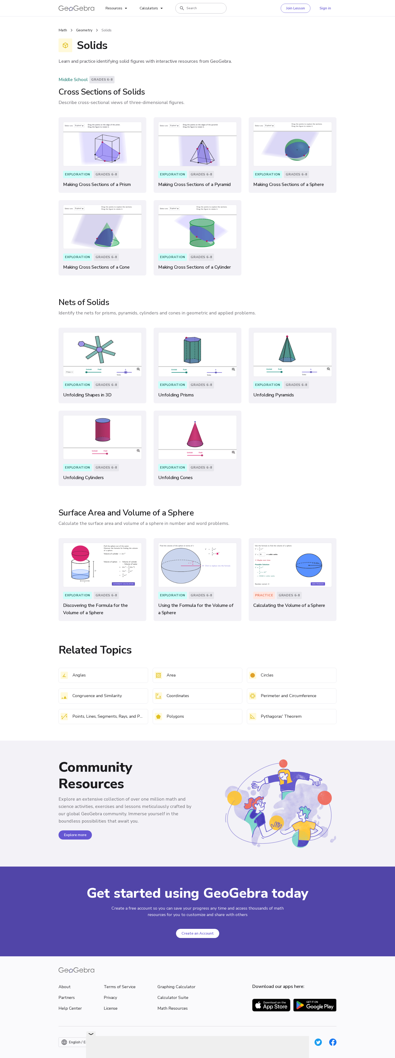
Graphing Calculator (176, 987)
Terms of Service (120, 987)
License (110, 1008)
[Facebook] (332, 1042)
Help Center (70, 1008)
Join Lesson (295, 8)
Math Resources (172, 1008)
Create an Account (197, 933)
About (65, 987)
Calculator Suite (172, 997)
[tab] (117, 8)
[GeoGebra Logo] (76, 8)
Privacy (110, 997)
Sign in (325, 8)
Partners (67, 997)
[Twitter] (318, 1042)
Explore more (75, 834)
